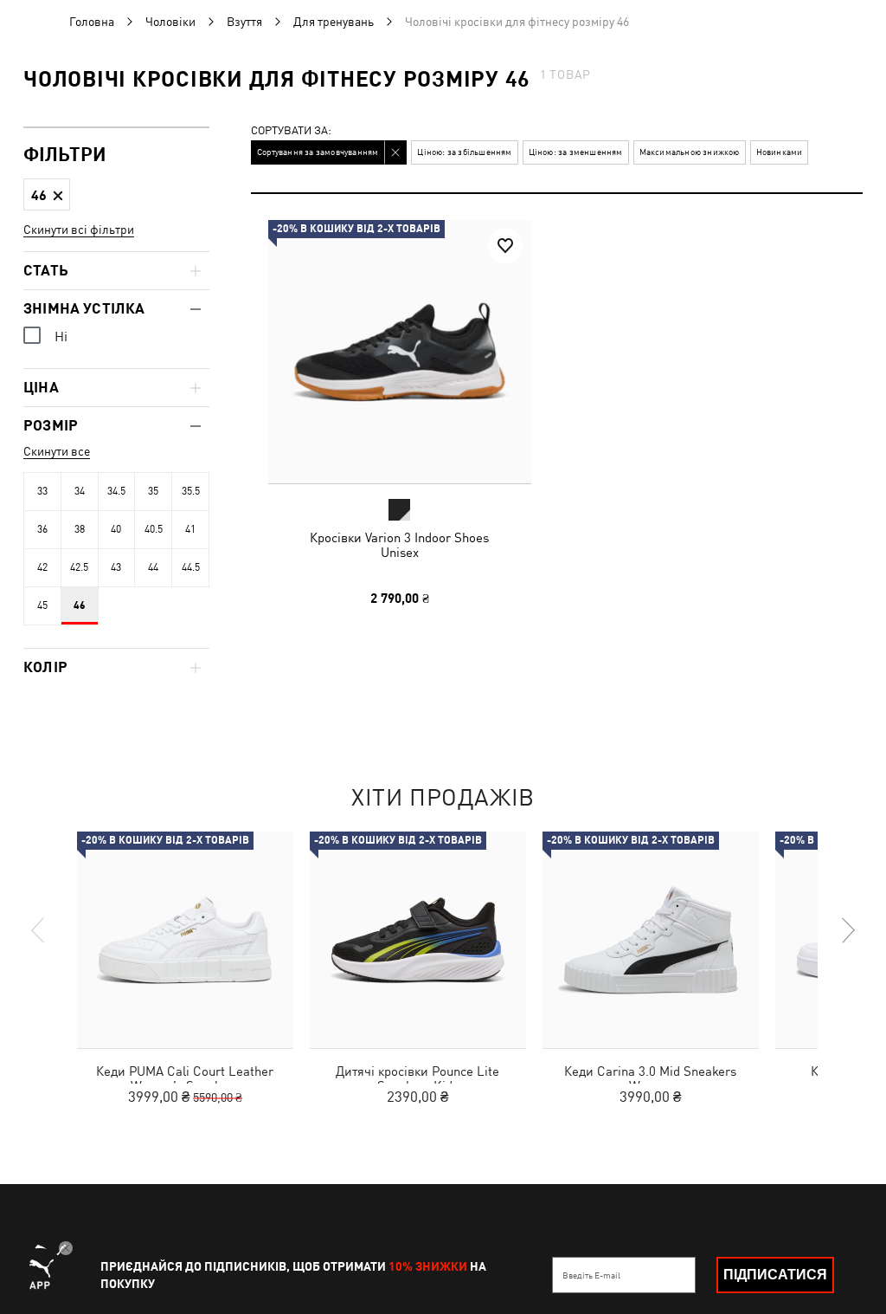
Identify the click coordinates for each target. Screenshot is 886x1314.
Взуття (244, 22)
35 (153, 491)
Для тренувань (333, 22)
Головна (91, 22)
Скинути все (56, 451)
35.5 (191, 491)
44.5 (191, 567)
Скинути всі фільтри (78, 229)
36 (42, 529)
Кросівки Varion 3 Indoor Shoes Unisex (399, 545)
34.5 (116, 491)
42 (42, 567)
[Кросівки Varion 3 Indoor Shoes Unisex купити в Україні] (399, 351)
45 (42, 605)
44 (153, 567)
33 (42, 491)
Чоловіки (170, 22)
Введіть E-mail (591, 1275)
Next (847, 930)
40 (116, 529)
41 (190, 529)
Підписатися (775, 1274)
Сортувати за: (291, 131)
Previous (39, 930)
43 (116, 567)
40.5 (153, 529)
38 (79, 529)
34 (79, 491)
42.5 (79, 567)
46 (80, 605)
